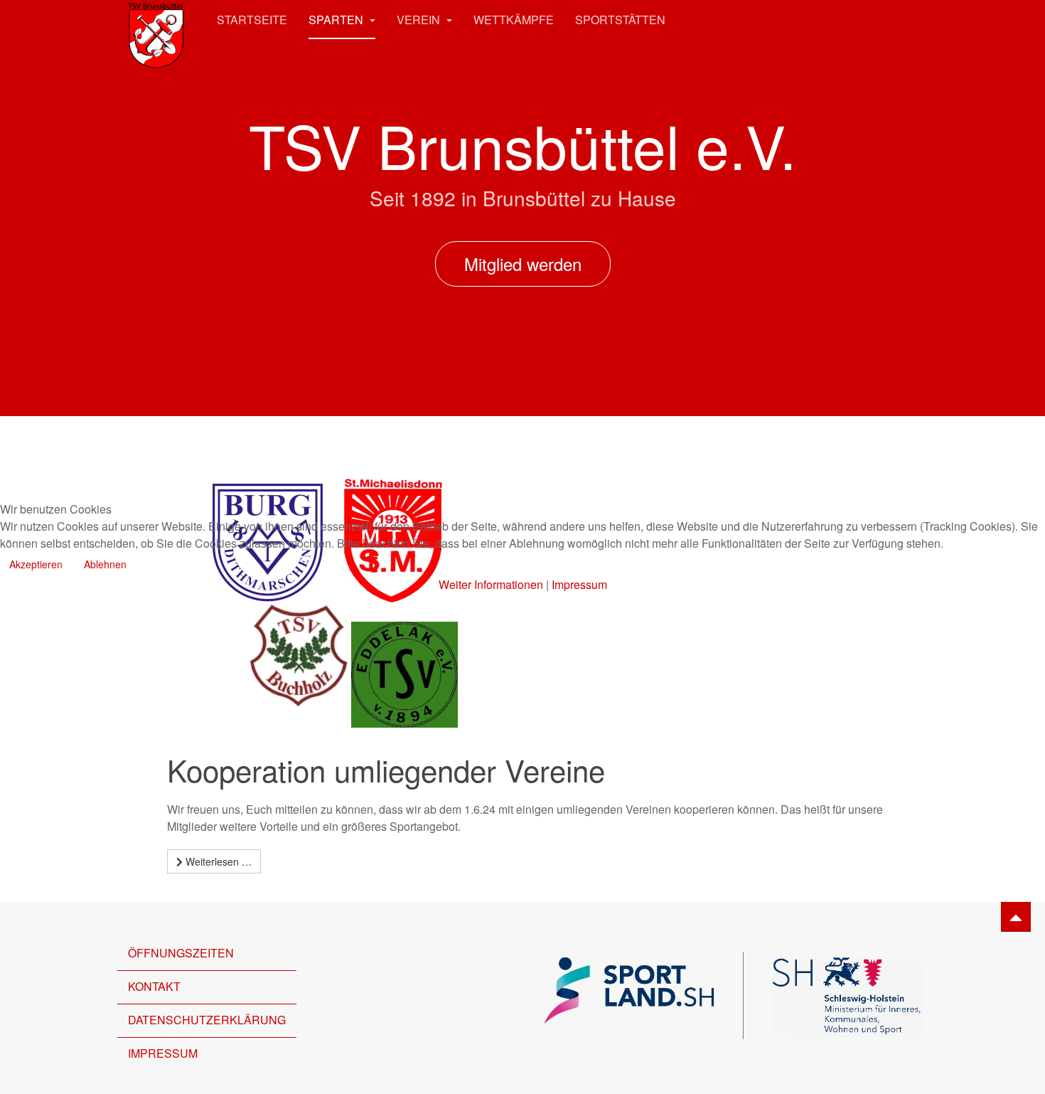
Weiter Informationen (491, 584)
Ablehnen (105, 564)
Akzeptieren (36, 564)
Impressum (579, 584)
